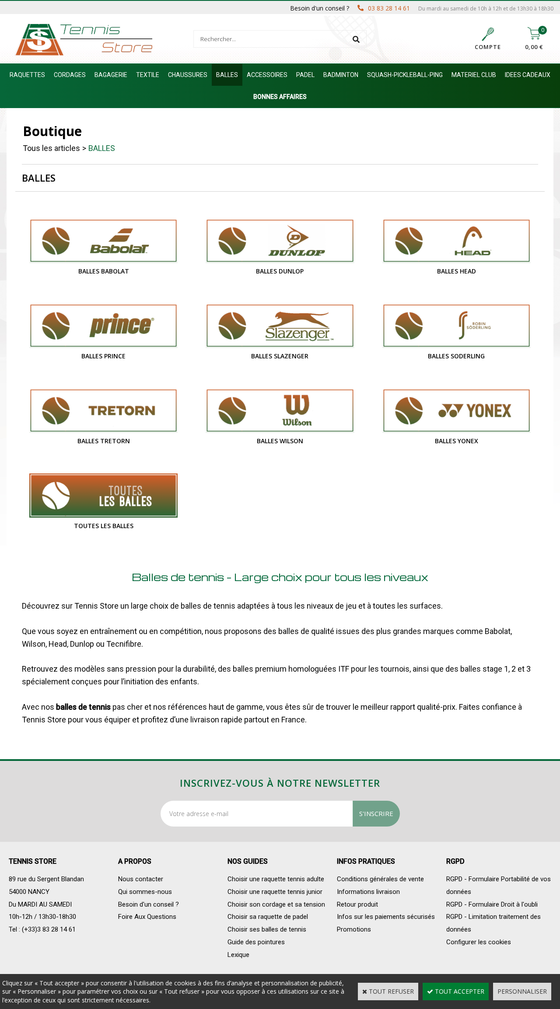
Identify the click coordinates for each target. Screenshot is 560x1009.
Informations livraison (368, 892)
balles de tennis (83, 706)
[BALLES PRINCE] (103, 345)
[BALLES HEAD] (456, 260)
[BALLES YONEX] (456, 430)
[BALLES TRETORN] (103, 430)
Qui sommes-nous (145, 892)
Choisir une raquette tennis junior (275, 892)
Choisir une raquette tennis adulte (276, 879)
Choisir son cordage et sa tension (276, 904)
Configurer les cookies (478, 942)
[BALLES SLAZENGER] (280, 345)
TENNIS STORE (32, 861)
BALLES (227, 74)
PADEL (305, 74)
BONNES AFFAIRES (280, 96)
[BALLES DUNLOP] (280, 260)
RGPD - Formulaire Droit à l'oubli (492, 904)
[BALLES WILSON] (280, 430)
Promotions (354, 929)
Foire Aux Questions (147, 917)
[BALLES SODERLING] (456, 345)
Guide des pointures (256, 942)
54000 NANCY (29, 892)
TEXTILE (147, 74)
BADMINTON (340, 74)
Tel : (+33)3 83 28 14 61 (42, 929)
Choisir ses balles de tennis (267, 929)
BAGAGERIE (110, 74)
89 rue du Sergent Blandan (46, 879)
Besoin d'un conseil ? (148, 904)
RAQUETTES (27, 74)
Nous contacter (140, 879)
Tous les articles (51, 148)
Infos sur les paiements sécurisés (386, 917)
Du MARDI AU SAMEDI (40, 904)
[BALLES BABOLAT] (103, 260)
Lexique (238, 955)
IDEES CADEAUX (527, 74)
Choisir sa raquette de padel (268, 917)
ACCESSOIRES (267, 74)
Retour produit (357, 904)
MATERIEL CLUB (474, 74)
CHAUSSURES (187, 74)
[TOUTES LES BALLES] (103, 515)
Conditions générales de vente (380, 879)
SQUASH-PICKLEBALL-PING (405, 74)
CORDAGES (70, 74)
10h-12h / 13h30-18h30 (42, 917)
